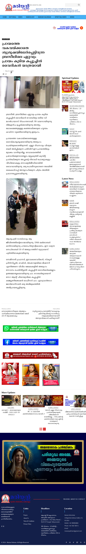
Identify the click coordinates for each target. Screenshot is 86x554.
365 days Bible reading (77, 105)
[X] (22, 299)
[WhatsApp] (32, 299)
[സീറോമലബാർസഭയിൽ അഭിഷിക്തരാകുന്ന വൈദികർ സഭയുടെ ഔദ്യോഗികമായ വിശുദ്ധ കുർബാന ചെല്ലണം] (65, 184)
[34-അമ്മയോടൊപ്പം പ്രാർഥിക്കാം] (43, 462)
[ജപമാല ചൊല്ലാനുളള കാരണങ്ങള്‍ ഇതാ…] (65, 143)
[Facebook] (16, 299)
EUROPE (72, 200)
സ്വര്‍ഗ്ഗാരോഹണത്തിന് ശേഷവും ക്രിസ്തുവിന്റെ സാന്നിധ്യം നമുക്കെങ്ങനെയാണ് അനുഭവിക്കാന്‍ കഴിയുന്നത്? (46, 314)
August (72, 129)
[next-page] (44, 429)
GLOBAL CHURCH (75, 248)
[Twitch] (77, 542)
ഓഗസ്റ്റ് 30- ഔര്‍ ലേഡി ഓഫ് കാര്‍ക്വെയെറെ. (75, 134)
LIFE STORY (6, 39)
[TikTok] (73, 542)
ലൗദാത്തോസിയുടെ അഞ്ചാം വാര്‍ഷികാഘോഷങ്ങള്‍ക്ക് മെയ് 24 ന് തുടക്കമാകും (15, 313)
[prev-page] (40, 429)
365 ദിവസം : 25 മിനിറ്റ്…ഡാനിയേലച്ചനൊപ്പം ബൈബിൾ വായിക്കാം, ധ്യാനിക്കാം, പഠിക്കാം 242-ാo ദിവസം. (77, 116)
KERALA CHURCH (74, 182)
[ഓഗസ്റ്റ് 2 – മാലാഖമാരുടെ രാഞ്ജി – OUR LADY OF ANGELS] (11, 400)
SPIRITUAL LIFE (74, 155)
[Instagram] (70, 542)
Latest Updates (76, 409)
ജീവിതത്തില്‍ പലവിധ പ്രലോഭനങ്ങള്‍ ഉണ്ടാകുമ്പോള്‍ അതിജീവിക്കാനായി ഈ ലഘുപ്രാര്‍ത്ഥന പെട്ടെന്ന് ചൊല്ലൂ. (77, 164)
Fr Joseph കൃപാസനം (68, 94)
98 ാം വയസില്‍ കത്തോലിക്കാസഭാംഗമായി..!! (34, 413)
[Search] (79, 5)
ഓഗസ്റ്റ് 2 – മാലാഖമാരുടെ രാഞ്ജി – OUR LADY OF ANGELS (11, 412)
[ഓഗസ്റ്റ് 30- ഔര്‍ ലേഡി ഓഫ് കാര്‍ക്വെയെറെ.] (65, 131)
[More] (43, 71)
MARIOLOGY (73, 141)
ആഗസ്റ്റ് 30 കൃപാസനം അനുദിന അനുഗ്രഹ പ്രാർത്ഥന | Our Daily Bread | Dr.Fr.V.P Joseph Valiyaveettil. (72, 99)
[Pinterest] (27, 299)
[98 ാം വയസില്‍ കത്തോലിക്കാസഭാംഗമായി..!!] (34, 401)
